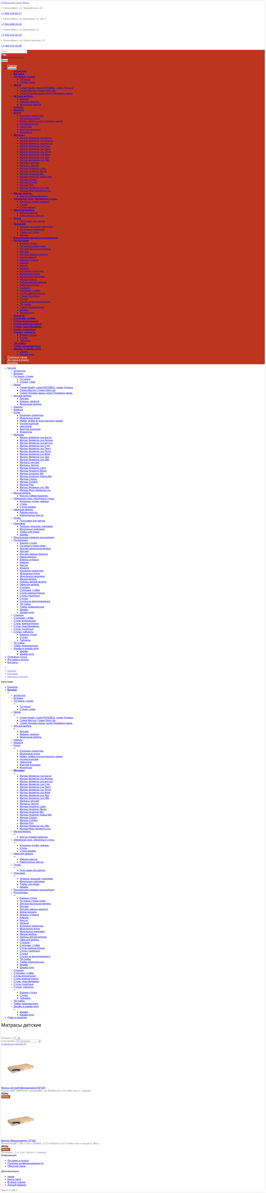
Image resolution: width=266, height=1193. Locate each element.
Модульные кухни (30, 118)
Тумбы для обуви (29, 232)
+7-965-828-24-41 (11, 24)
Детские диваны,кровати (34, 254)
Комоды (19, 107)
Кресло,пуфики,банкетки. (34, 196)
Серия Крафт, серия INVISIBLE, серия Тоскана (46, 88)
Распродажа (21, 240)
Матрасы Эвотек (29, 165)
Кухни (17, 113)
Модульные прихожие (32, 229)
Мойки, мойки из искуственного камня (41, 121)
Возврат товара (16, 1182)
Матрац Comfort (29, 182)
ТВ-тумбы (25, 304)
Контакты (12, 362)
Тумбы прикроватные (32, 307)
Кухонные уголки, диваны (34, 201)
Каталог (11, 68)
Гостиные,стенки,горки (33, 246)
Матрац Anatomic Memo (33, 171)
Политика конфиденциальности (25, 1163)
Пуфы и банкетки (17, 1017)
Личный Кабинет (16, 1185)
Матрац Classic (28, 179)
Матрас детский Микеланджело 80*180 (23, 1088)
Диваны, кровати (29, 101)
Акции (10, 1176)
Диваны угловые (29, 260)
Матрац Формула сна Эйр (34, 188)
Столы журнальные (26, 321)
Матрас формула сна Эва (34, 157)
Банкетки (12, 687)
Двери (17, 85)
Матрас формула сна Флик (35, 154)
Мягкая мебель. (23, 193)
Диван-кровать (28, 257)
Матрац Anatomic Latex (33, 168)
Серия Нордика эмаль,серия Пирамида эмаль (46, 93)
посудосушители (29, 124)
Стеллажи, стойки (30, 290)
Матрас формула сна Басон (36, 138)
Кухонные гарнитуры (32, 115)
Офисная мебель (24, 210)
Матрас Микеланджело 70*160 (18, 1140)
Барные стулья (28, 243)
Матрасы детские (29, 163)
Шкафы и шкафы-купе (27, 349)
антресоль (20, 71)
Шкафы (24, 235)
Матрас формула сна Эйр (34, 160)
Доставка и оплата (18, 360)
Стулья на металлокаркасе (35, 301)
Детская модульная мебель (35, 249)
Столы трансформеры (28, 326)
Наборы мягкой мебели (33, 282)
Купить (5, 1096)
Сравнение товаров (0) (13, 1044)
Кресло (24, 265)
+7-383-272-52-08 (11, 46)
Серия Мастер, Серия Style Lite (38, 90)
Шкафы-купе (27, 312)
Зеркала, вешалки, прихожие (36, 226)
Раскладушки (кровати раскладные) (36, 238)
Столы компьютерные (32, 293)
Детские (24, 99)
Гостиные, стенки (24, 76)
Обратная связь (16, 1166)
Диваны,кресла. (29, 213)
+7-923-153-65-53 (11, 35)
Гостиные (25, 79)
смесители (26, 126)
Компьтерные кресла (32, 215)
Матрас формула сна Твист (35, 149)
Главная (12, 65)
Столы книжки (28, 207)
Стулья (24, 299)
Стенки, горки (27, 82)
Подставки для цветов (32, 221)
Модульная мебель (30, 104)
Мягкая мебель (28, 279)
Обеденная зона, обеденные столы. (36, 199)
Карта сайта (14, 1179)
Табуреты (25, 340)
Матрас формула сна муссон (36, 143)
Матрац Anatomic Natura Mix (36, 176)
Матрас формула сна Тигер (35, 151)
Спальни (25, 287)
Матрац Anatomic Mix (32, 174)
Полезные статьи (17, 357)
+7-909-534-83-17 (11, 13)
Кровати (19, 110)
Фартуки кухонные (30, 129)
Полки (17, 218)
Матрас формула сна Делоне (36, 140)
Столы (23, 204)
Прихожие (20, 224)
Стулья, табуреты (25, 332)
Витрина (19, 74)
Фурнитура (26, 132)
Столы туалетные (30, 296)
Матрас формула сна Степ (35, 146)
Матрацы (19, 135)
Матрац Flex (27, 185)
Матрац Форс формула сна (35, 190)
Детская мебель (23, 96)
